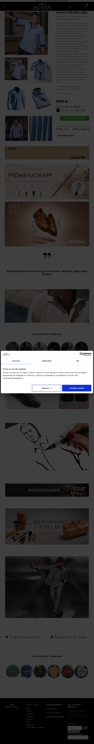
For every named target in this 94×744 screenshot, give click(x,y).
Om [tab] (77, 361)
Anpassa (45, 388)
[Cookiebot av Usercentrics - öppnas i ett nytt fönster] (81, 354)
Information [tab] (47, 361)
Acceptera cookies (76, 388)
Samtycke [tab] (16, 361)
